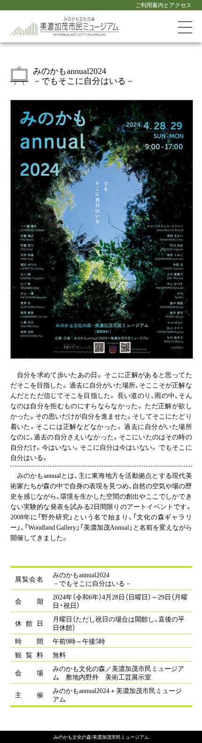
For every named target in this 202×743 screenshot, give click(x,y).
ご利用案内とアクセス (163, 4)
